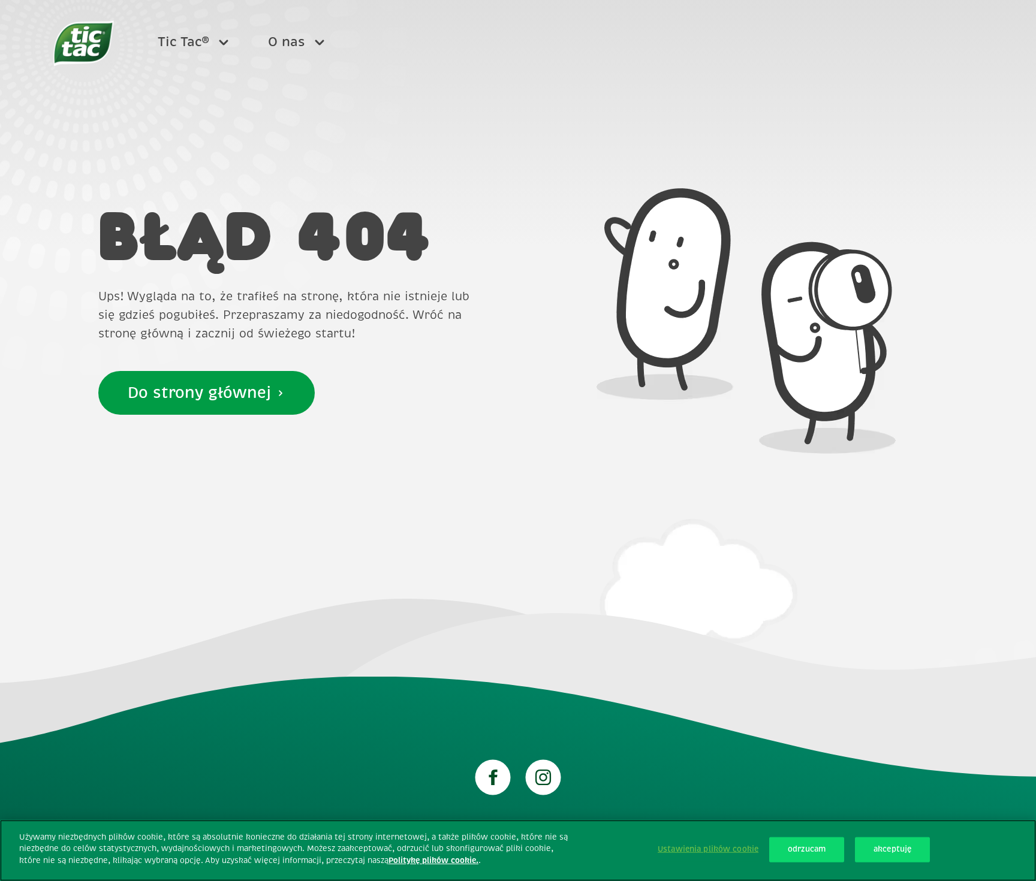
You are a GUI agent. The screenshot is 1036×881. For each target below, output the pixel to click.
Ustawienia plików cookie (708, 849)
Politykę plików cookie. (433, 860)
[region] (518, 850)
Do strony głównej (199, 392)
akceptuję (892, 849)
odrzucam (807, 849)
